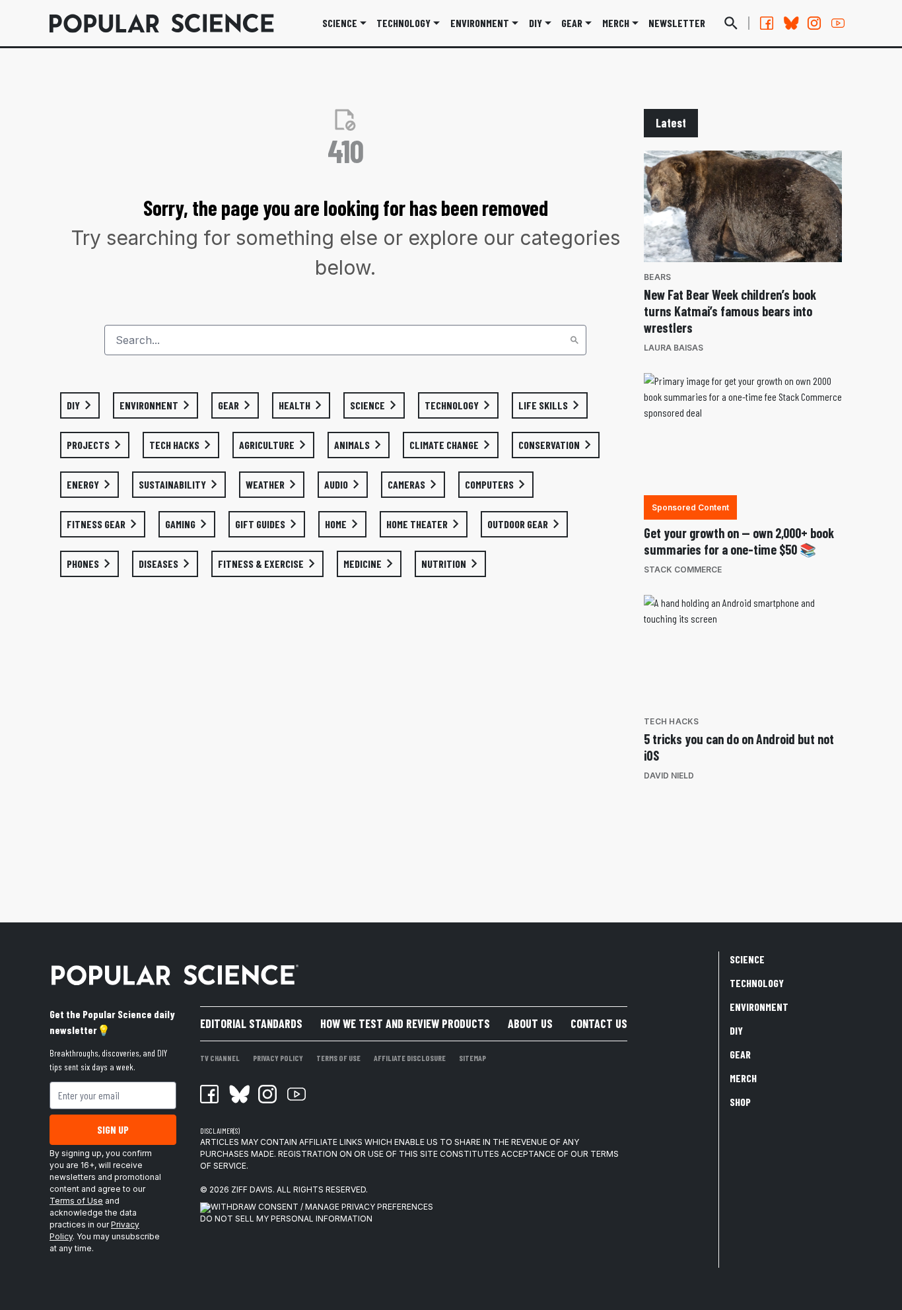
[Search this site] (731, 23)
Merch (743, 1078)
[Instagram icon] (267, 1094)
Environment (479, 23)
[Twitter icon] (238, 1094)
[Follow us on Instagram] (814, 23)
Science (339, 23)
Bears (657, 277)
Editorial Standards (251, 1023)
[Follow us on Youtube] (838, 23)
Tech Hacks (671, 721)
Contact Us (599, 1023)
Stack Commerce (683, 569)
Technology (403, 23)
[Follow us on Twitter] (790, 23)
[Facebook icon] (209, 1094)
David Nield (669, 775)
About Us (530, 1023)
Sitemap (472, 1057)
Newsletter (676, 23)
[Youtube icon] (296, 1094)
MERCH (615, 23)
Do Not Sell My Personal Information (286, 1219)
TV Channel (220, 1057)
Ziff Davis (252, 1189)
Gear (571, 23)
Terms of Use (76, 1201)
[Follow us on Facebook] (766, 23)
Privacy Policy (278, 1057)
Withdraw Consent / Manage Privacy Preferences (322, 1207)
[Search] (574, 340)
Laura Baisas (673, 348)
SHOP (740, 1101)
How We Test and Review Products (405, 1023)
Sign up (113, 1129)
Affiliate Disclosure (410, 1057)
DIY (535, 23)
